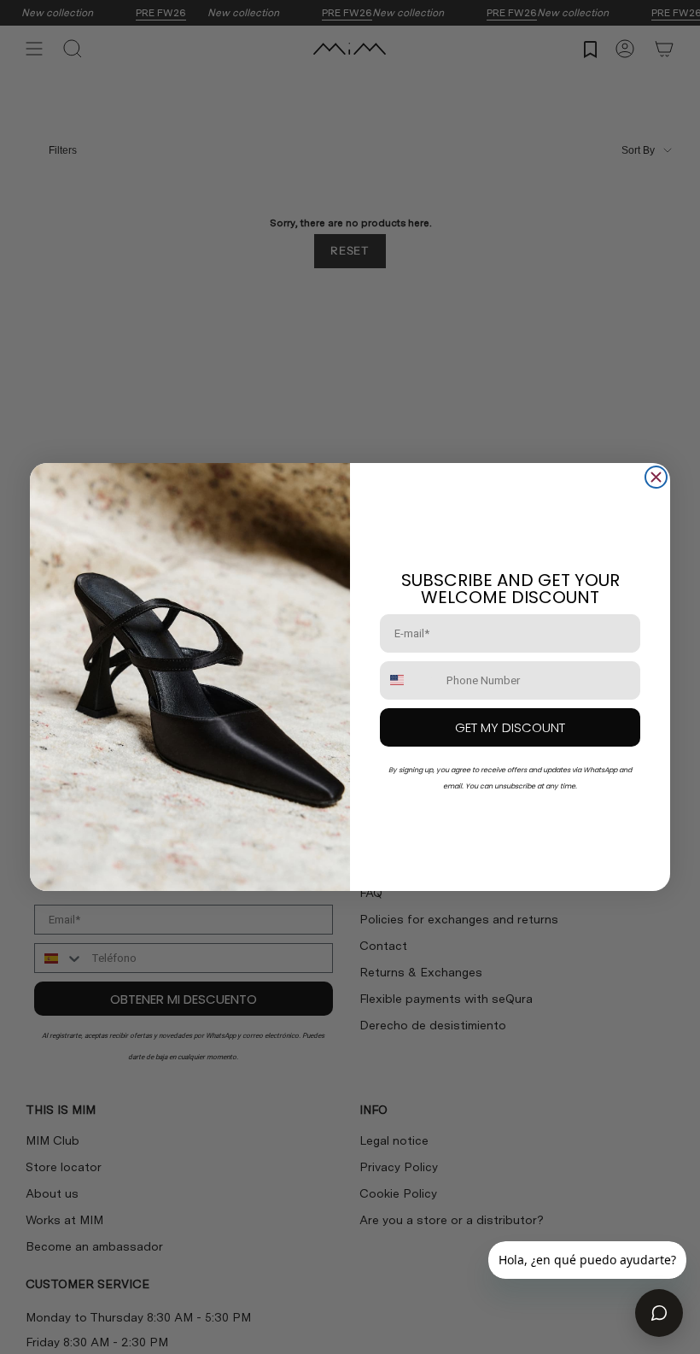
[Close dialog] (656, 477)
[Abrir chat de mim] (659, 1313)
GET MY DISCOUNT (510, 727)
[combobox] (409, 680)
